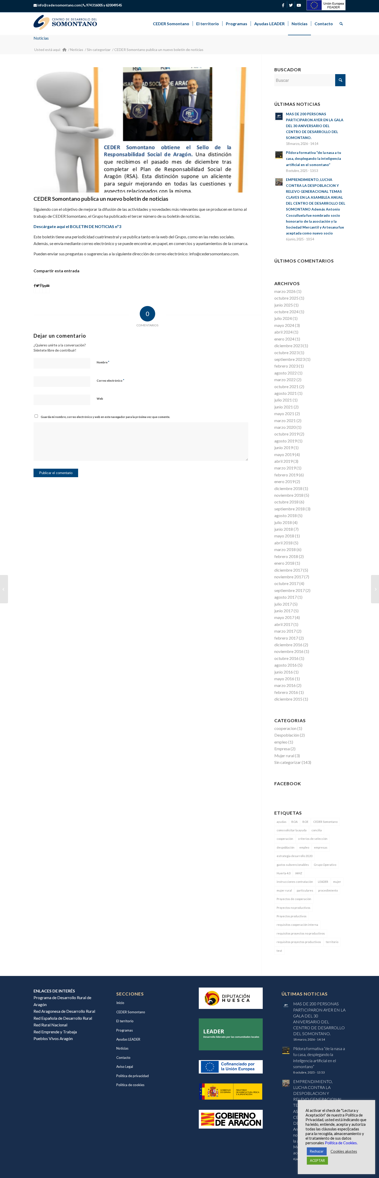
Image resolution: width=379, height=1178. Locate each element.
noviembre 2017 (288, 576)
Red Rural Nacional (50, 1024)
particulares (305, 890)
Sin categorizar (287, 762)
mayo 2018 (284, 535)
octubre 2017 (286, 583)
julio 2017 (283, 603)
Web (100, 398)
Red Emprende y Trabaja (55, 1031)
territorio (332, 942)
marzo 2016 (285, 685)
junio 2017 (283, 610)
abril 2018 (283, 542)
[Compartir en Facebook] (35, 285)
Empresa (282, 748)
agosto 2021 (285, 393)
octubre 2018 (286, 501)
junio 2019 (283, 447)
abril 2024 (283, 331)
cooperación (285, 838)
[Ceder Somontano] (64, 49)
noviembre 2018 (288, 495)
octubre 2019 (286, 433)
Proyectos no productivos (293, 907)
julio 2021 (283, 399)
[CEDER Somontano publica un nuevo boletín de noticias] (141, 130)
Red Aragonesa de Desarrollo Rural (64, 1011)
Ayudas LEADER (128, 1039)
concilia (316, 830)
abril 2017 (283, 624)
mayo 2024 (284, 325)
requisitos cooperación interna (297, 924)
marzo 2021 (285, 420)
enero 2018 (284, 563)
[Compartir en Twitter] (37, 285)
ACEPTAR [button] (317, 1160)
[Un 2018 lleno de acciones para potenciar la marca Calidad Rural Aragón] (4, 589)
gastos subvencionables (293, 864)
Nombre (103, 362)
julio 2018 (283, 522)
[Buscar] (340, 23)
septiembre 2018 (289, 508)
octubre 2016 (286, 658)
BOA (294, 821)
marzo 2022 (285, 379)
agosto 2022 (285, 372)
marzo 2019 (285, 467)
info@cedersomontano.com (59, 5)
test (279, 950)
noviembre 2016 (288, 651)
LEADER (323, 881)
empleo (280, 741)
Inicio (120, 1003)
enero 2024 (284, 338)
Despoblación (286, 734)
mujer (337, 881)
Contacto (123, 1057)
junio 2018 (283, 529)
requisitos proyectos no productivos (301, 933)
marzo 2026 (285, 291)
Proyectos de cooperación (294, 899)
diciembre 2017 (288, 570)
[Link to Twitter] (291, 5)
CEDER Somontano (325, 821)
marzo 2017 (285, 631)
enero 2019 (284, 481)
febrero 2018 (286, 556)
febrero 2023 (286, 365)
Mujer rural (284, 755)
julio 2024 (283, 318)
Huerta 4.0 (283, 873)
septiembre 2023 (289, 359)
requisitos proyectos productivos (299, 942)
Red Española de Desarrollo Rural (63, 1018)
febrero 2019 (286, 474)
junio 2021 (283, 406)
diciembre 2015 (288, 698)
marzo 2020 (285, 427)
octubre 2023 (286, 352)
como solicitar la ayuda (292, 830)
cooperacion (285, 728)
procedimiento (328, 890)
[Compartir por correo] (48, 285)
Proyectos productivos (292, 916)
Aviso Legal (124, 1066)
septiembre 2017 (289, 590)
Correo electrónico (110, 380)
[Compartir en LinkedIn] (44, 285)
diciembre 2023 (288, 345)
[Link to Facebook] (283, 5)
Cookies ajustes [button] (344, 1151)
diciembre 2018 (288, 488)
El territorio (125, 1021)
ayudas (281, 821)
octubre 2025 (286, 297)
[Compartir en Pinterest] (40, 285)
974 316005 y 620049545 (104, 5)
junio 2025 (283, 304)
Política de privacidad (132, 1076)
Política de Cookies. (341, 1143)
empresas (320, 847)
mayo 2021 (284, 413)
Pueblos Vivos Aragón (53, 1038)
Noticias (41, 38)
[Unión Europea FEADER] (326, 8)
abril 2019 (283, 461)
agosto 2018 (285, 515)
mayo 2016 (284, 678)
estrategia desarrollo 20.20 (294, 856)
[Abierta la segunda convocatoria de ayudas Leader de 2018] (375, 589)
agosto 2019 (285, 440)
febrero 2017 (286, 637)
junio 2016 (283, 671)
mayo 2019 (284, 454)
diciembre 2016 (288, 644)
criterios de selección (312, 838)
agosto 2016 (285, 664)
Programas (124, 1030)
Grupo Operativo (325, 864)
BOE (305, 821)
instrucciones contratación (295, 881)
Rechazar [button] (317, 1151)
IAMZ (298, 873)
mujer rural (284, 890)
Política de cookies (130, 1085)
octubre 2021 (286, 386)
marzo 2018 (285, 549)
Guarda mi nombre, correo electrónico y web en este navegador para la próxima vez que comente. (105, 416)
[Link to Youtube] (299, 5)
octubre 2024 (286, 311)
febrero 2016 (286, 692)
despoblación (285, 847)
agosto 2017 (285, 597)
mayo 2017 (284, 617)
